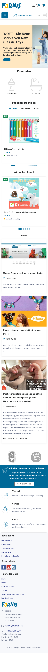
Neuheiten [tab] (12, 108)
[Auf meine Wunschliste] (5, 137)
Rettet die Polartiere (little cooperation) (20, 212)
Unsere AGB (6, 552)
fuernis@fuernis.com (14, 626)
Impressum (6, 544)
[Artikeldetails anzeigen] (5, 131)
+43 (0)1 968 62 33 (13, 631)
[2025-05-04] (4, 406)
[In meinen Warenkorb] (5, 126)
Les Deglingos (7, 598)
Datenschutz (7, 540)
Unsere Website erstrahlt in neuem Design (23, 273)
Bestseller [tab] (25, 108)
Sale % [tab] (37, 108)
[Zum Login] (33, 6)
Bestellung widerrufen (10, 556)
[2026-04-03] (4, 339)
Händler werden (25, 15)
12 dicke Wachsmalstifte (14, 149)
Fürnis (3, 579)
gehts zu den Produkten (15, 438)
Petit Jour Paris (7, 586)
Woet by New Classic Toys (12, 594)
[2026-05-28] (4, 278)
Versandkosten (7, 548)
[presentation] (3, 87)
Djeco (3, 583)
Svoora (4, 590)
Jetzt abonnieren (24, 484)
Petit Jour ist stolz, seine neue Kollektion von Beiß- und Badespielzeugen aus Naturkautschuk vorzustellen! (22, 398)
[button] (2, 43)
